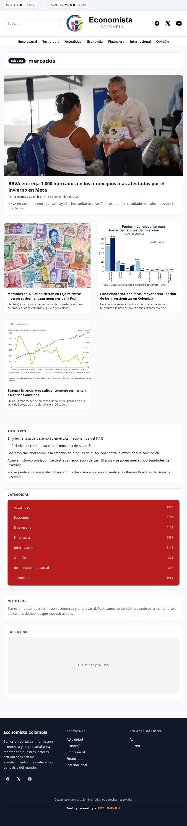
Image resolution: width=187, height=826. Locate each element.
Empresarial (27, 41)
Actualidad (73, 41)
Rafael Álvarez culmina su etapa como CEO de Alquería (50, 445)
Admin (135, 739)
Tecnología (50, 41)
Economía (95, 41)
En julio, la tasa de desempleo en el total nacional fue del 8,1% (55, 438)
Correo (135, 746)
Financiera (116, 41)
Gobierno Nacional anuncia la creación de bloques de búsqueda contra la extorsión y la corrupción (83, 453)
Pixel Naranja (109, 808)
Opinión (162, 41)
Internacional (140, 41)
